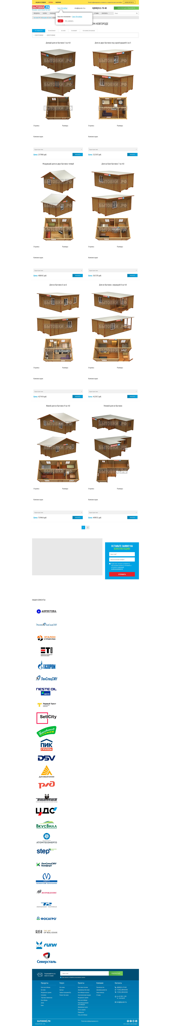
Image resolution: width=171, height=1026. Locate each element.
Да (60, 21)
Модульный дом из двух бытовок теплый (58, 163)
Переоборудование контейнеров (83, 1003)
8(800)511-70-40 (121, 987)
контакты (104, 13)
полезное (52, 13)
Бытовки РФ (37, 17)
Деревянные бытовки (84, 990)
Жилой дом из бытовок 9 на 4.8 (58, 405)
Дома (49, 17)
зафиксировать (129, 2)
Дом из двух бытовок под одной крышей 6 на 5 (113, 42)
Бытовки (43, 990)
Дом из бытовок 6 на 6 (58, 284)
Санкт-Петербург (62, 8)
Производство (100, 987)
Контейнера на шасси (83, 992)
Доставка (62, 987)
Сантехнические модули (84, 995)
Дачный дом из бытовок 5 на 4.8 (58, 42)
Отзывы (98, 995)
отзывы (96, 13)
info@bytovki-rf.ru (122, 1002)
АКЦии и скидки (41, 2)
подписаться (115, 973)
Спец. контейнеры (82, 1015)
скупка (50, 2)
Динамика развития (101, 990)
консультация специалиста (126, 8)
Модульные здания (46, 992)
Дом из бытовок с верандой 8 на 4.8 (113, 284)
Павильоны (81, 1012)
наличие (58, 2)
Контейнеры (44, 1000)
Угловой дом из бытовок (113, 405)
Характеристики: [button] (38, 149)
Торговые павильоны (46, 997)
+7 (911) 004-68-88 (122, 990)
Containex (43, 995)
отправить (122, 574)
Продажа (44, 17)
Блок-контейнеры (45, 987)
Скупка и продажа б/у (65, 992)
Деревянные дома (83, 1007)
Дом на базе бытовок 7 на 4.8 (113, 163)
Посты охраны (82, 1010)
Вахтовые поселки (83, 987)
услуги (45, 13)
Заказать (77, 154)
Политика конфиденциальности (89, 1021)
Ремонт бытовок (63, 995)
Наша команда (100, 992)
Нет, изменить (69, 21)
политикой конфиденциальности (117, 568)
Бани (42, 1005)
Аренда (61, 990)
